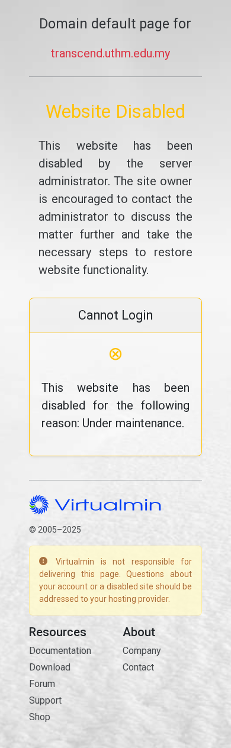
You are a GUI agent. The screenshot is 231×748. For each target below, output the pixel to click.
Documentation (60, 650)
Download (49, 667)
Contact (138, 667)
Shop (39, 717)
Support (45, 700)
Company (142, 650)
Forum (42, 683)
